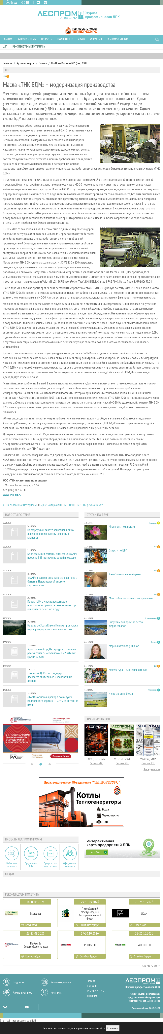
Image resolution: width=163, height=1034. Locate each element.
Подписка (18, 982)
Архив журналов (22, 992)
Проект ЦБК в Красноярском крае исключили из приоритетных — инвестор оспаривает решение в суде (51, 605)
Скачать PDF (96, 763)
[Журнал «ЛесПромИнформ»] (82, 15)
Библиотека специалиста (11, 865)
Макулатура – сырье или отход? (128, 670)
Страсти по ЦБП (118, 550)
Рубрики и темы (27, 39)
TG (45, 2)
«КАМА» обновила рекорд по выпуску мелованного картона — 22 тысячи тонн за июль (52, 700)
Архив (81, 39)
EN (27, 2)
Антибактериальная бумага (125, 574)
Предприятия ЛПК (31, 865)
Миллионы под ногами (122, 526)
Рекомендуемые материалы (29, 46)
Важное (91, 981)
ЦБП (5, 46)
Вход (14, 2)
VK (38, 2)
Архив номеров (25, 63)
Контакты (56, 992)
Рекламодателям (118, 39)
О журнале (96, 39)
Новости (46, 39)
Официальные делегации (69, 865)
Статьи (43, 63)
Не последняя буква (121, 693)
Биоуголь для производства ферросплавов (126, 624)
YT (27, 1007)
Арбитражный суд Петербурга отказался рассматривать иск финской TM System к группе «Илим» (51, 653)
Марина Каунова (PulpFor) (124, 646)
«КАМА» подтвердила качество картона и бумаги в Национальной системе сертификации (52, 581)
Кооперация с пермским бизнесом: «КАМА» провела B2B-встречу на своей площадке (52, 555)
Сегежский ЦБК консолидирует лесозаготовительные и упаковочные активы (49, 677)
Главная (8, 39)
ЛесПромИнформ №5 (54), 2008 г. (70, 63)
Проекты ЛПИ (65, 39)
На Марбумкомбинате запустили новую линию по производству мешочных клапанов (50, 533)
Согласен (112, 1028)
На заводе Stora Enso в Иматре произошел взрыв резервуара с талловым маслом (52, 627)
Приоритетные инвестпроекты (50, 865)
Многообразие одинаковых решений (131, 598)
